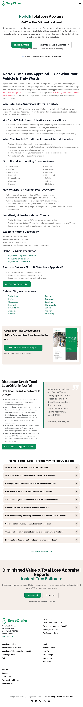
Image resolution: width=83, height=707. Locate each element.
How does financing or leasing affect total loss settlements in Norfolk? (35, 516)
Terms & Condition (65, 697)
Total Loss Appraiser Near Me (55, 626)
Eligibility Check (21, 45)
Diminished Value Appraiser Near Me (17, 651)
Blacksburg (49, 314)
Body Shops (48, 655)
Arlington (48, 311)
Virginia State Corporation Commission (23, 256)
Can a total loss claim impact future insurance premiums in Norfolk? (34, 532)
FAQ (3, 658)
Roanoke (48, 296)
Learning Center (8, 655)
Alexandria (12, 311)
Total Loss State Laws (52, 623)
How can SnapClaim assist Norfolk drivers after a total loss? (31, 540)
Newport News (14, 308)
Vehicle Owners (49, 648)
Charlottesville (50, 305)
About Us (6, 670)
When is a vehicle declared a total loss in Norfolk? (26, 467)
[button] (80, 3)
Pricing (46, 644)
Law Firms (47, 651)
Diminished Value (9, 644)
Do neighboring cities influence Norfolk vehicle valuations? (30, 483)
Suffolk (48, 308)
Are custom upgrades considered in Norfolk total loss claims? (32, 499)
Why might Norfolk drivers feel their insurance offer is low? (30, 475)
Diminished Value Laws (11, 648)
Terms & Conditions (10, 680)
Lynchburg (49, 302)
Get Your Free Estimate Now (16, 284)
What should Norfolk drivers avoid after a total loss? (27, 508)
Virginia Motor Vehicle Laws (19, 259)
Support (5, 673)
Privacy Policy (7, 683)
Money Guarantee (50, 630)
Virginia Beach (13, 296)
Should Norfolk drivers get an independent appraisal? (28, 524)
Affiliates (47, 662)
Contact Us (50, 595)
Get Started (32, 595)
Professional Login (51, 633)
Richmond (12, 305)
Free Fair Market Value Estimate (51, 45)
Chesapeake (13, 302)
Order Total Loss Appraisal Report (18, 447)
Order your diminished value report (22, 348)
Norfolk (11, 299)
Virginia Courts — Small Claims (19, 262)
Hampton (11, 314)
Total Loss (47, 619)
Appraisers (47, 658)
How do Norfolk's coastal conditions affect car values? (29, 491)
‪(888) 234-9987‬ (8, 636)
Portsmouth (49, 299)
